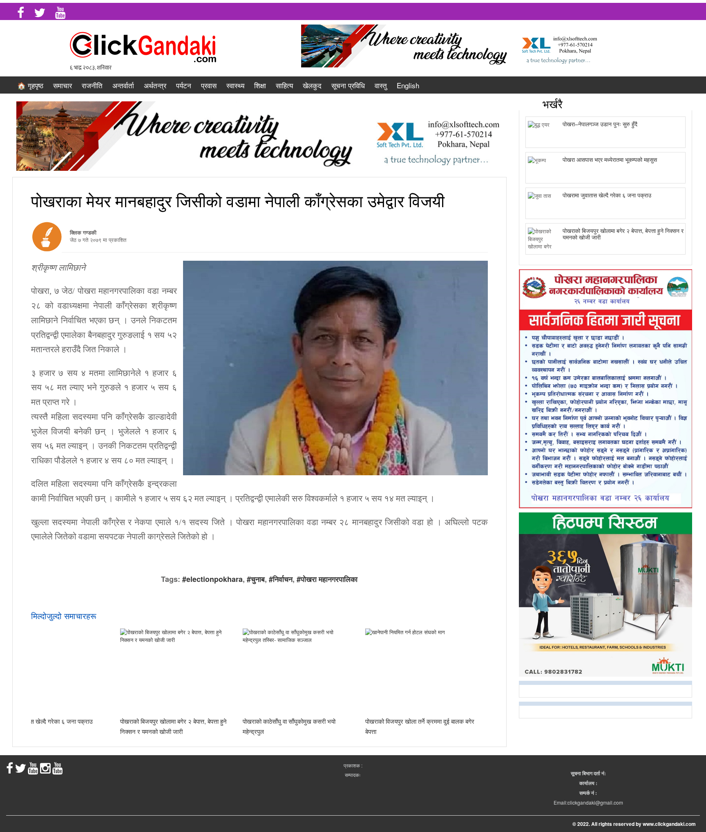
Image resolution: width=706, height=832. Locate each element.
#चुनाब (256, 579)
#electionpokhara (212, 579)
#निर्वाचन (281, 579)
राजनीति (92, 85)
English (408, 85)
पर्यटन (183, 85)
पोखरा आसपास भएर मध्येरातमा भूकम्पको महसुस (610, 159)
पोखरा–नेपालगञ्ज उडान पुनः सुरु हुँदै (600, 124)
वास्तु (381, 85)
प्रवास (209, 85)
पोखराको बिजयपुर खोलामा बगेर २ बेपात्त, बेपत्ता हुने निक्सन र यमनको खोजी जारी (623, 233)
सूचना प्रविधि (348, 85)
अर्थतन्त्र (155, 85)
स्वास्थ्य (235, 85)
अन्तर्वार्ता (123, 85)
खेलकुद (312, 85)
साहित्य (284, 85)
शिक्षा (260, 85)
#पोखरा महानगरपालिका (327, 579)
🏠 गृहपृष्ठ (30, 85)
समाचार (62, 85)
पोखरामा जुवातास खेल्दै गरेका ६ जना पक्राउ (607, 195)
